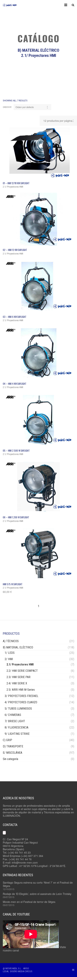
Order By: (7, 107)
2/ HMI (9, 659)
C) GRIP (7, 740)
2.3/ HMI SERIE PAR (18, 677)
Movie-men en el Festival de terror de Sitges (29, 902)
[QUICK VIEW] (38, 152)
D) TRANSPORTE (13, 746)
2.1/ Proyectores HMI (20, 664)
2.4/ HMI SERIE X (17, 683)
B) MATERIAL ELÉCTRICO (18, 647)
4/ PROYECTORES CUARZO (21, 702)
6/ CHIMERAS (13, 715)
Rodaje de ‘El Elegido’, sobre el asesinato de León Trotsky (37, 894)
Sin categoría (10, 759)
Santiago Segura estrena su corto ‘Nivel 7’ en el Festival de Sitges (38, 884)
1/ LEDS (10, 653)
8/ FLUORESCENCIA (16, 727)
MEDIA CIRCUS (25, 971)
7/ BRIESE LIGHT (15, 721)
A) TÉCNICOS (11, 641)
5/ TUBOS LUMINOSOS (18, 708)
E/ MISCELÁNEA (12, 752)
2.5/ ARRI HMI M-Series (21, 689)
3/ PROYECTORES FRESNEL (21, 696)
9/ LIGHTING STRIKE (17, 734)
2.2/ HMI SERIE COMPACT (22, 671)
